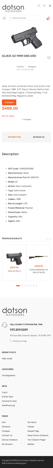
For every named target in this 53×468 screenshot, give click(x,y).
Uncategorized (8, 375)
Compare (27, 119)
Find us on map (20, 341)
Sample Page (33, 431)
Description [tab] (14, 137)
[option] (26, 37)
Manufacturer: (15, 173)
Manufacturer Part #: (19, 177)
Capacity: (13, 216)
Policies (31, 427)
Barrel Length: (15, 203)
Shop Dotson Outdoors (38, 435)
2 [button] (22, 285)
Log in (4, 392)
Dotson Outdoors (10, 440)
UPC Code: (13, 168)
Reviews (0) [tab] (39, 137)
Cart (4, 422)
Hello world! (7, 358)
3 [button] (25, 285)
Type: (11, 190)
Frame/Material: (16, 208)
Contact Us (7, 435)
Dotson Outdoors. (23, 460)
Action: (11, 186)
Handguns (32, 67)
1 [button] (18, 285)
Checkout (6, 427)
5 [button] (30, 285)
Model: (11, 182)
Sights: (11, 221)
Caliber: (12, 199)
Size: (10, 195)
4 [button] (27, 285)
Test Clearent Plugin (37, 440)
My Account (7, 444)
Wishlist (31, 444)
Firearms (20, 67)
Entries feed (7, 397)
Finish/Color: (14, 212)
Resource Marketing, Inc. (17, 463)
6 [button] (33, 285)
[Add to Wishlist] (49, 57)
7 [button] (36, 285)
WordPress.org (8, 405)
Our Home (32, 422)
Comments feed (9, 401)
